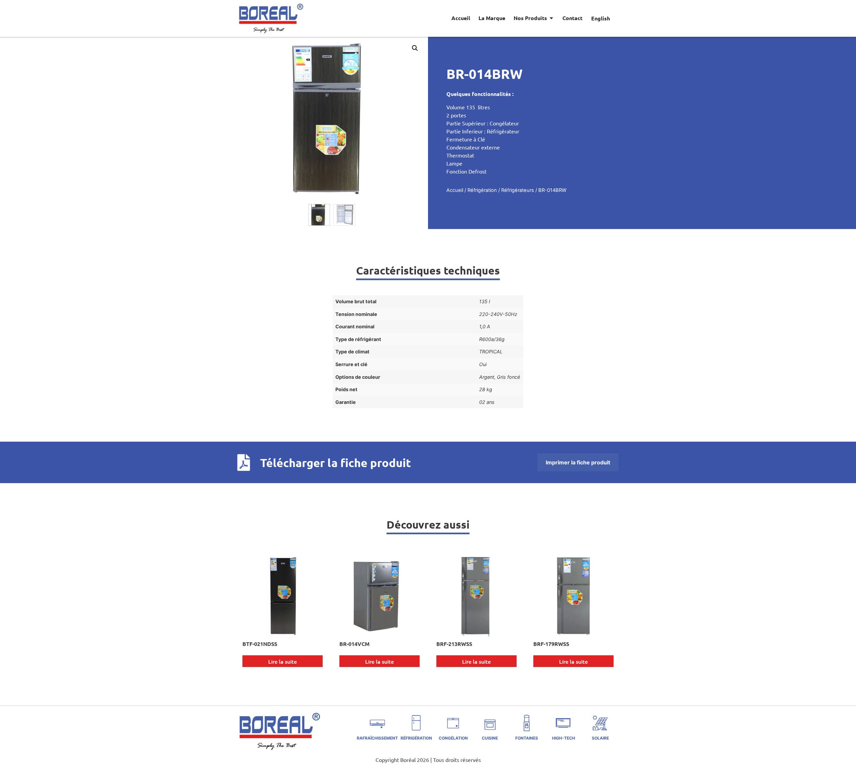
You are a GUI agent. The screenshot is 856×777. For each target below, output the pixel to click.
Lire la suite (282, 661)
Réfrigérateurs (517, 190)
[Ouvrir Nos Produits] (551, 18)
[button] (415, 48)
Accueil (454, 190)
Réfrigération (482, 190)
